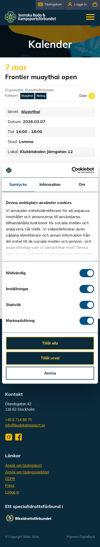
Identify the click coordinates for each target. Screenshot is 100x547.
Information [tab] (50, 184)
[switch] (86, 289)
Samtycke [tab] (18, 184)
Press (9, 486)
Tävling (40, 96)
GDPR (10, 479)
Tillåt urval (50, 358)
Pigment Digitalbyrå (81, 537)
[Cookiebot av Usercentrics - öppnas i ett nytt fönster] (72, 170)
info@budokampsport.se (25, 426)
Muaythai (27, 96)
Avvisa (50, 373)
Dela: (83, 96)
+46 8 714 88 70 (18, 420)
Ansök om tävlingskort (23, 466)
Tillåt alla (50, 343)
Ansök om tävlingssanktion (27, 472)
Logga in (12, 492)
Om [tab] (82, 184)
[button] (50, 5)
